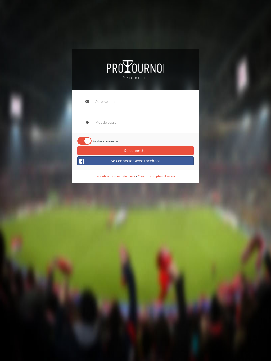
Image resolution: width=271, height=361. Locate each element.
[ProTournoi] (135, 65)
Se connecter (135, 150)
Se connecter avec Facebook (135, 160)
